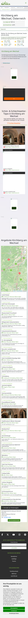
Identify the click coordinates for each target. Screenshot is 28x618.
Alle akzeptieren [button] (14, 608)
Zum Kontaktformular (14, 520)
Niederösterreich (20, 7)
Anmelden (14, 548)
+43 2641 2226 (7, 517)
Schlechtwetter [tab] (14, 123)
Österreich (13, 7)
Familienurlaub (14, 571)
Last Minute (14, 576)
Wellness (14, 573)
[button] (9, 260)
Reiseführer (7, 7)
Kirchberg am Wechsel (6, 9)
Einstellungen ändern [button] (14, 613)
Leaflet (14, 290)
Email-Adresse (14, 542)
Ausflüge (14, 559)
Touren (14, 561)
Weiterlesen (6, 63)
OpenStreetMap (19, 290)
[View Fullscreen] (25, 248)
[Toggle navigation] (25, 3)
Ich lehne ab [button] (14, 610)
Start (2, 7)
